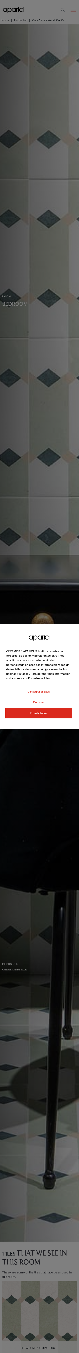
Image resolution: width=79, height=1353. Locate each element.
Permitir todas (38, 713)
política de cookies (37, 678)
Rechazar (38, 702)
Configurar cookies (39, 691)
